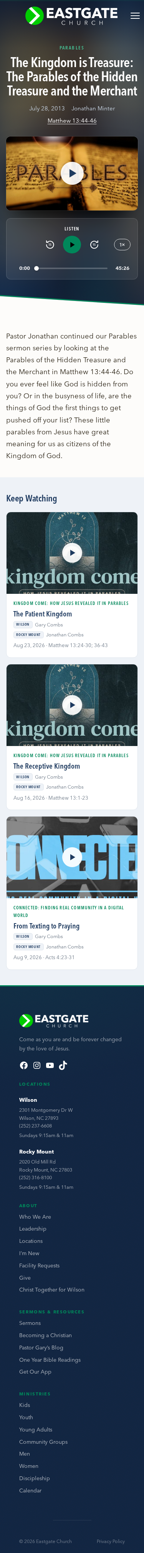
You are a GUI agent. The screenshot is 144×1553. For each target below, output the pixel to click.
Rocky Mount (36, 1151)
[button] (72, 173)
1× (122, 245)
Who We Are (35, 1216)
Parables (72, 47)
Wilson (28, 1099)
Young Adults (35, 1429)
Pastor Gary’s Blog (41, 1347)
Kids (24, 1405)
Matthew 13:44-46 (72, 120)
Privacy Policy (111, 1541)
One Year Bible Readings (50, 1359)
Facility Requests (39, 1265)
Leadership (32, 1228)
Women (28, 1466)
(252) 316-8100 (35, 1177)
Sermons (30, 1323)
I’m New (29, 1253)
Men (24, 1453)
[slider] (71, 268)
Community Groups (43, 1441)
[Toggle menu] (135, 15)
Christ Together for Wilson (51, 1289)
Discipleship (34, 1478)
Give (25, 1277)
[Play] (72, 244)
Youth (26, 1417)
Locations (31, 1240)
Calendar (30, 1490)
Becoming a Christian (45, 1335)
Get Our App (35, 1371)
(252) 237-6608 (35, 1125)
